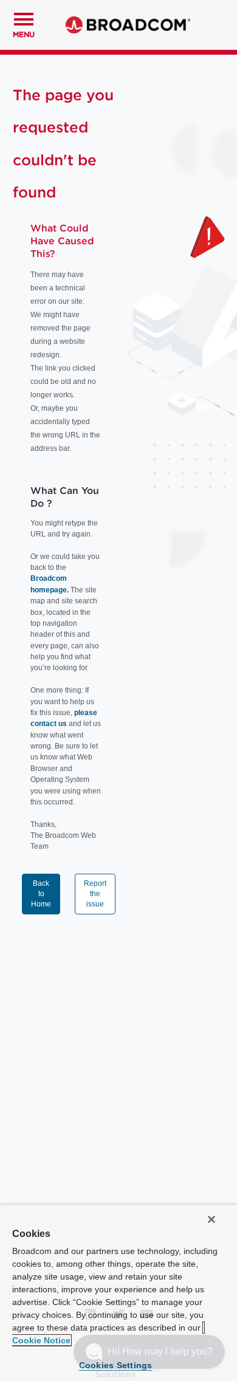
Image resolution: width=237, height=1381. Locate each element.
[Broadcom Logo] (128, 25)
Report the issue (95, 893)
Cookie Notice (41, 1340)
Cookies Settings (116, 1365)
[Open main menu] (23, 18)
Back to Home (41, 893)
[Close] (211, 1219)
